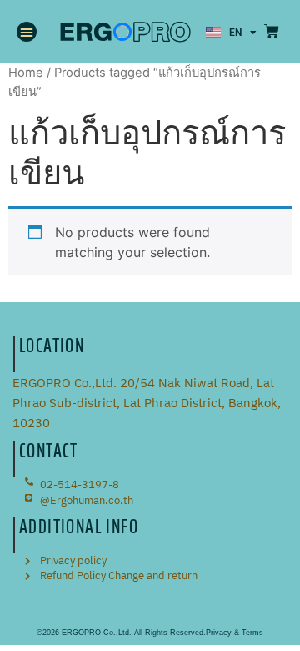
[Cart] (271, 31)
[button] (27, 32)
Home (25, 72)
